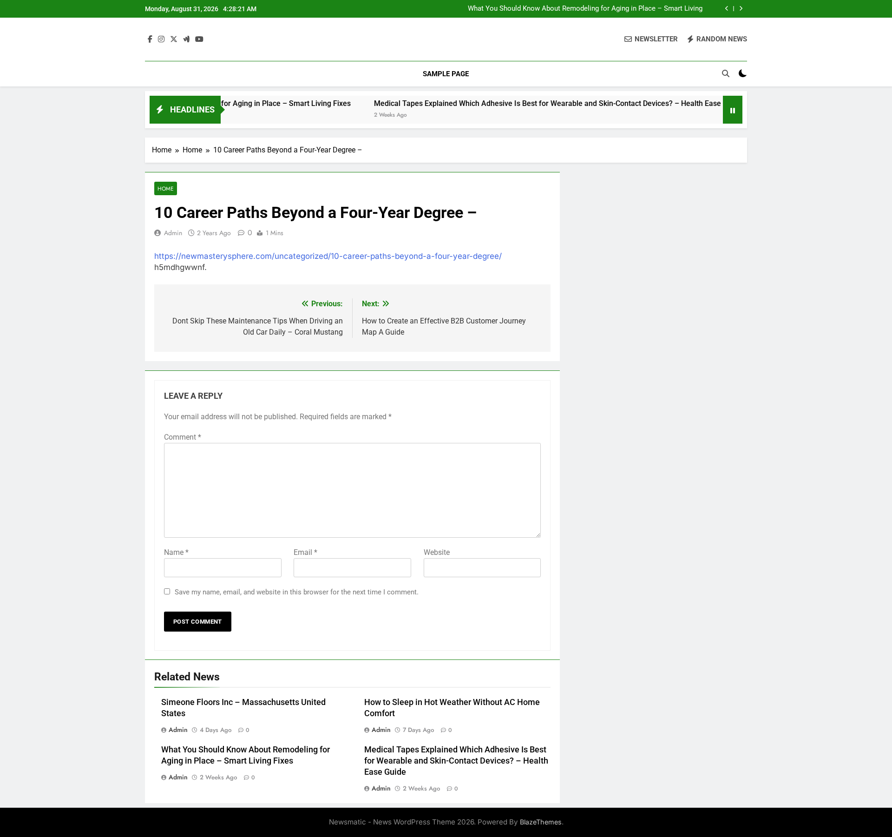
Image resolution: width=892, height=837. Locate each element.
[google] (186, 39)
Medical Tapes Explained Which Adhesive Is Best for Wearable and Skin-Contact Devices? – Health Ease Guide (578, 12)
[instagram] (161, 39)
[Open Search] (725, 73)
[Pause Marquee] (732, 110)
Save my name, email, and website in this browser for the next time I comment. (297, 592)
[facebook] (150, 39)
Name (176, 552)
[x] (173, 39)
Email (305, 552)
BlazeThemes (541, 822)
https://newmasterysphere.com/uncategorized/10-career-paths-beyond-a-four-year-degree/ (328, 256)
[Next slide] (741, 9)
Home (165, 188)
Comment (182, 437)
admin (173, 232)
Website (437, 552)
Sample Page (446, 74)
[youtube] (199, 39)
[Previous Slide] (727, 9)
